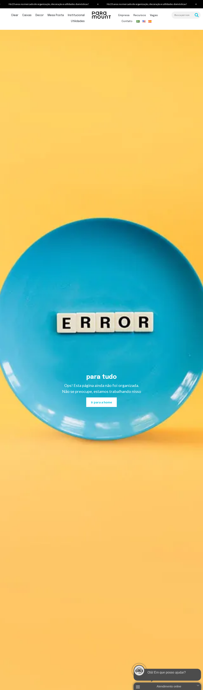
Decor (39, 15)
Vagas (154, 15)
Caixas (27, 15)
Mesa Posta (56, 15)
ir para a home (101, 402)
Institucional (76, 15)
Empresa (123, 15)
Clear (14, 15)
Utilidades (78, 21)
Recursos (139, 15)
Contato (127, 21)
